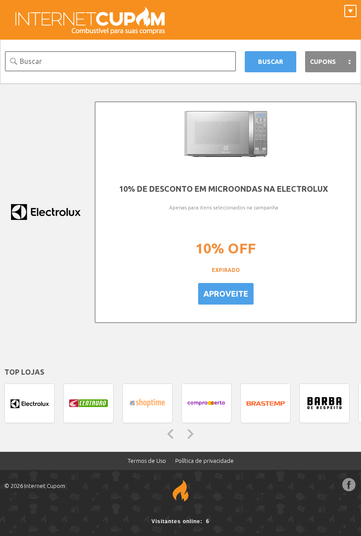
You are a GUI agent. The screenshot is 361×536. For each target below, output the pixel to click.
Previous (170, 434)
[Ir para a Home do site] (90, 20)
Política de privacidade (204, 461)
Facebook (349, 485)
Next (191, 434)
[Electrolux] (45, 212)
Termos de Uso (147, 461)
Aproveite (225, 293)
